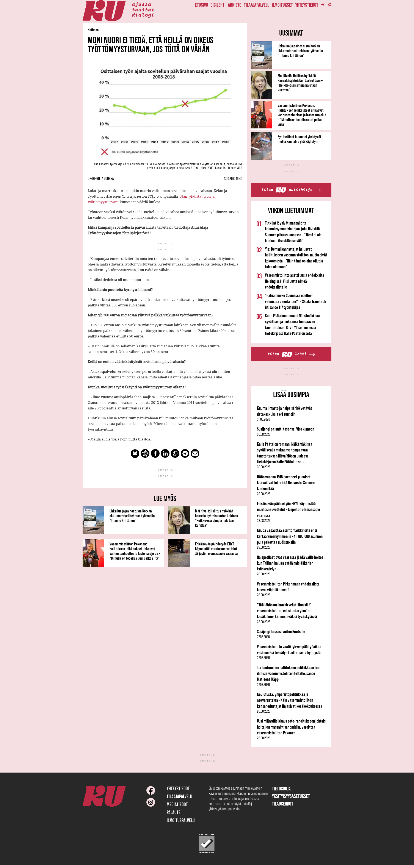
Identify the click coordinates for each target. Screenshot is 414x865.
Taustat (143, 9)
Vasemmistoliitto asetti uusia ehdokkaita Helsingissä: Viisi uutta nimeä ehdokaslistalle (294, 281)
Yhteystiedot (306, 5)
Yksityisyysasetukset (291, 796)
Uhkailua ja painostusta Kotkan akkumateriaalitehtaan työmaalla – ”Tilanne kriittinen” (133, 516)
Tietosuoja (281, 789)
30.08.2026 (263, 434)
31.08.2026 (263, 419)
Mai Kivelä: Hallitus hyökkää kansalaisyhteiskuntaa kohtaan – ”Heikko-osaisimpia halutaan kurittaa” (217, 518)
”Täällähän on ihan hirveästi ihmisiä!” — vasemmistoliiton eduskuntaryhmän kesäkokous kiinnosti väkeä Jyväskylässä (287, 610)
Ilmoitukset (282, 5)
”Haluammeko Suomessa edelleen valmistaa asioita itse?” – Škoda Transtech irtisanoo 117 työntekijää (295, 301)
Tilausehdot (282, 804)
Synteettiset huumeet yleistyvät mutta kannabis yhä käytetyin (299, 139)
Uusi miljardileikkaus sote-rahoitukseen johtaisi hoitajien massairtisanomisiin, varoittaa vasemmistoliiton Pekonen (291, 726)
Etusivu (201, 5)
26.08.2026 (263, 711)
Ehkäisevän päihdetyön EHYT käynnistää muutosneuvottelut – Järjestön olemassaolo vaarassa (217, 549)
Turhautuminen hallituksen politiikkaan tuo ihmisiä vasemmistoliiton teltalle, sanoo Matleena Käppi (288, 673)
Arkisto (235, 5)
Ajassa (141, 4)
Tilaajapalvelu (257, 5)
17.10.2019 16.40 (233, 178)
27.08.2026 (263, 637)
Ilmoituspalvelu (181, 820)
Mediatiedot (177, 804)
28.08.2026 (263, 520)
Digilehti (218, 5)
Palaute (173, 812)
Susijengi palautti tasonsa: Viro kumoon (285, 428)
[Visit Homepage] (104, 11)
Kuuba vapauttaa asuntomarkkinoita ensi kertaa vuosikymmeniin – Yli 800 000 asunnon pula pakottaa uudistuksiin (290, 536)
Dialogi (143, 14)
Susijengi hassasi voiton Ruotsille (281, 631)
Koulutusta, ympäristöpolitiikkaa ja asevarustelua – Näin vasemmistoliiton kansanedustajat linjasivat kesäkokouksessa (289, 700)
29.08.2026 (263, 494)
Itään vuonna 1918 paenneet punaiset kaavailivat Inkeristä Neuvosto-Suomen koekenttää (286, 482)
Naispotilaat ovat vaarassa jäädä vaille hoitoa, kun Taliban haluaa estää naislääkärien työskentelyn (291, 563)
